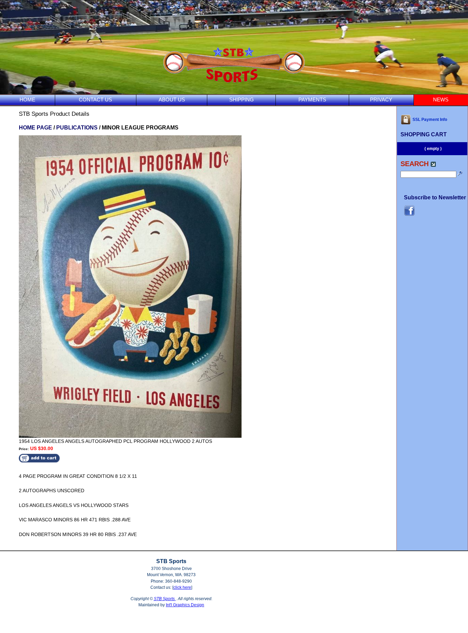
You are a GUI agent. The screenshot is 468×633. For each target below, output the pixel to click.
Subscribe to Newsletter (435, 197)
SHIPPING (241, 99)
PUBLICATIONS (77, 128)
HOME (27, 99)
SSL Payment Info (429, 119)
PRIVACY (381, 99)
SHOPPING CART (424, 134)
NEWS (440, 99)
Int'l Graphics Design (185, 605)
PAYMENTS (312, 99)
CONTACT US (95, 99)
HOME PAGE (35, 128)
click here (182, 587)
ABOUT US (172, 99)
